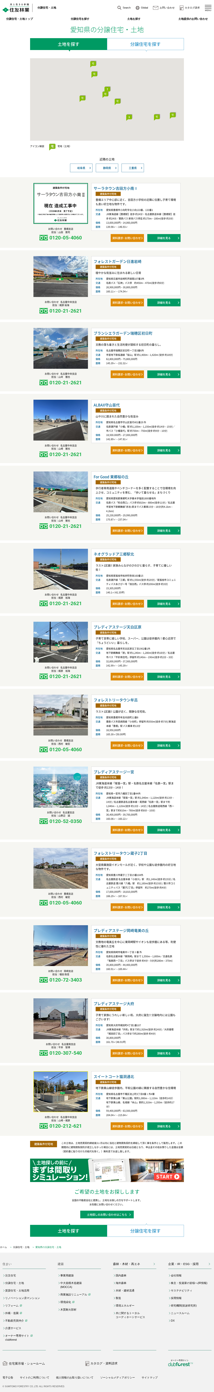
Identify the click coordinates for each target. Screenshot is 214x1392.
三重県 (133, 168)
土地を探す (134, 18)
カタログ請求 (192, 7)
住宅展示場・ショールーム (27, 1363)
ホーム (3, 1247)
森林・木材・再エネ (126, 1264)
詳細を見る (164, 238)
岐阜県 (81, 168)
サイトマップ (150, 1377)
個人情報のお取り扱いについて (74, 1377)
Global (144, 7)
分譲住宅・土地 (46, 7)
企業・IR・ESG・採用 (183, 1264)
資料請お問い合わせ (126, 238)
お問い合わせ (167, 7)
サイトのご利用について (34, 1377)
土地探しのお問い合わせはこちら (107, 1214)
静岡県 (107, 168)
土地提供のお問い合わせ (194, 18)
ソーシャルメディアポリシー (117, 1377)
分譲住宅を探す (80, 18)
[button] (93, 64)
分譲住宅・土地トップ (19, 18)
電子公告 (8, 1377)
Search (127, 7)
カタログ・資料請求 (104, 1363)
